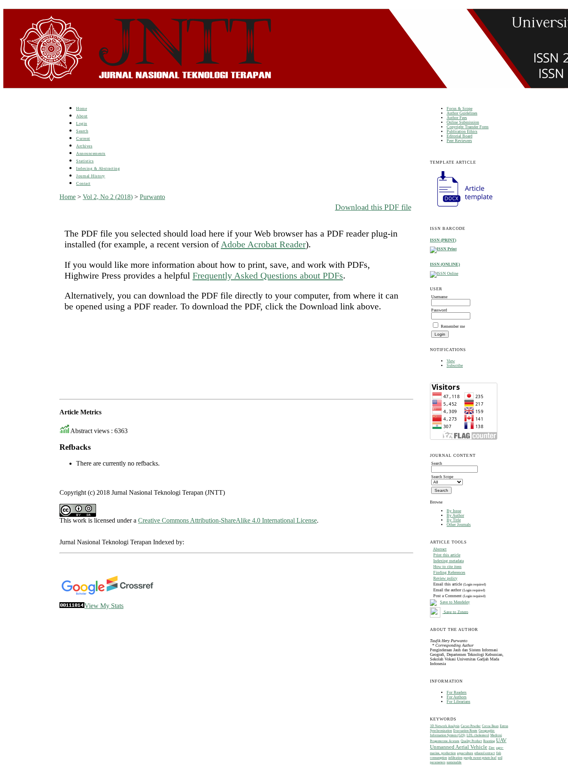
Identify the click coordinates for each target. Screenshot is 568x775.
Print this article (446, 555)
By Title (454, 520)
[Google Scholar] (82, 593)
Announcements (91, 153)
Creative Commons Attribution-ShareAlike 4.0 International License (227, 520)
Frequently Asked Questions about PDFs (268, 275)
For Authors (457, 697)
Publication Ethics (462, 131)
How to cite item (447, 566)
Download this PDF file (373, 207)
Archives (84, 146)
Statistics (85, 161)
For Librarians (458, 701)
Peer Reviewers (459, 140)
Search (82, 131)
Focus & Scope (459, 108)
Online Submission (463, 122)
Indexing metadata (448, 560)
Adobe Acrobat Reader (263, 244)
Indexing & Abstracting (98, 168)
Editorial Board (459, 136)
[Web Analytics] (71, 605)
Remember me (453, 326)
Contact (83, 183)
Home (81, 108)
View (451, 361)
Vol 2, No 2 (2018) (108, 196)
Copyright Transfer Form (468, 127)
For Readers (457, 692)
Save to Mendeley (455, 602)
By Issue (454, 510)
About (82, 116)
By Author (455, 515)
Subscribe (455, 365)
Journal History (90, 176)
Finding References (449, 572)
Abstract (440, 549)
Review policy (445, 578)
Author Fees (457, 117)
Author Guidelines (462, 113)
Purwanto (152, 196)
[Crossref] (129, 593)
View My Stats (103, 605)
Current (83, 138)
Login (81, 123)
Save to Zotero (455, 611)
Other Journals (459, 524)
